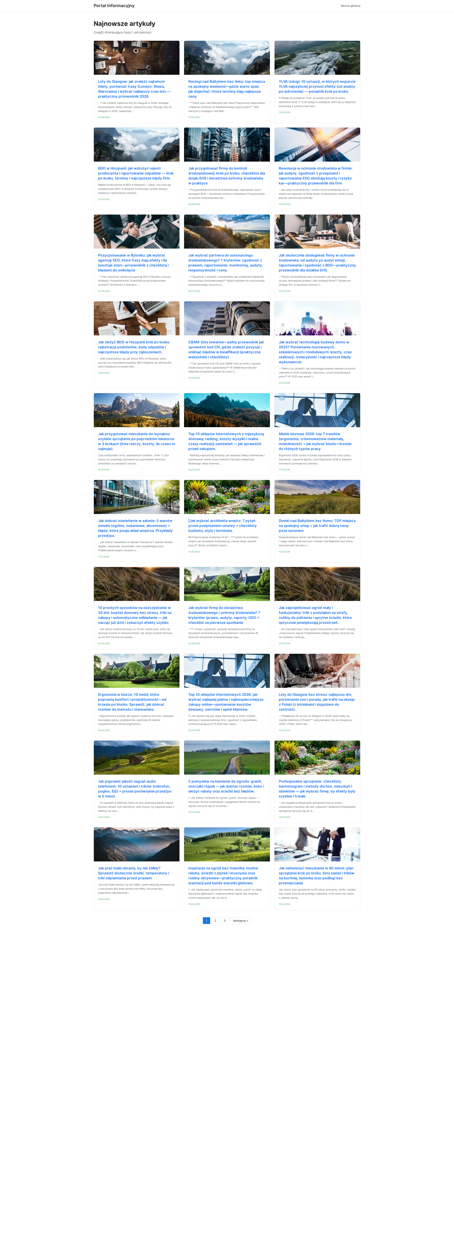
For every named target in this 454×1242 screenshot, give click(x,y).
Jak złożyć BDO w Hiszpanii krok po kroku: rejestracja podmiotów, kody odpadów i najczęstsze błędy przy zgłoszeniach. (134, 347)
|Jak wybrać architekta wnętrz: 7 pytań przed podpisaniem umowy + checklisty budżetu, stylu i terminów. (222, 526)
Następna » (240, 920)
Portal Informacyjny (114, 5)
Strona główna (350, 5)
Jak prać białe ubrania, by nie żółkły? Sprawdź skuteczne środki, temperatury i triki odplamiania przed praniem (133, 873)
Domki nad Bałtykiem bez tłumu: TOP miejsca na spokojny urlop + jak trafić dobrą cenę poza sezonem (317, 526)
